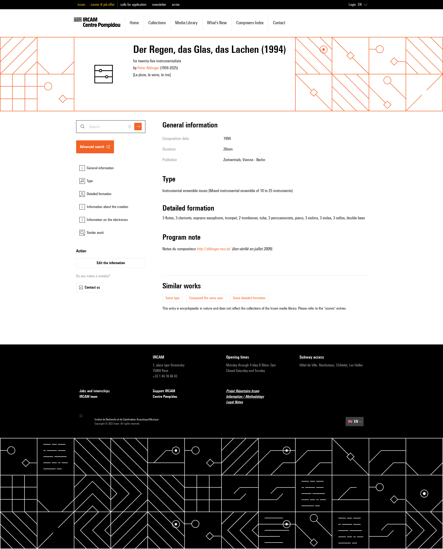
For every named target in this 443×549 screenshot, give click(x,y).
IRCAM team (88, 396)
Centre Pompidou (165, 396)
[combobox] (110, 126)
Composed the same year (206, 298)
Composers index (249, 22)
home (134, 22)
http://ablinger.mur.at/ (214, 248)
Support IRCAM (164, 391)
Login (352, 4)
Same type (172, 298)
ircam (81, 4)
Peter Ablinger (148, 67)
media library (186, 22)
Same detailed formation (249, 298)
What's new (217, 22)
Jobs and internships (94, 391)
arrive (176, 4)
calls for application (133, 4)
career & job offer (103, 4)
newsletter (159, 4)
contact (279, 22)
